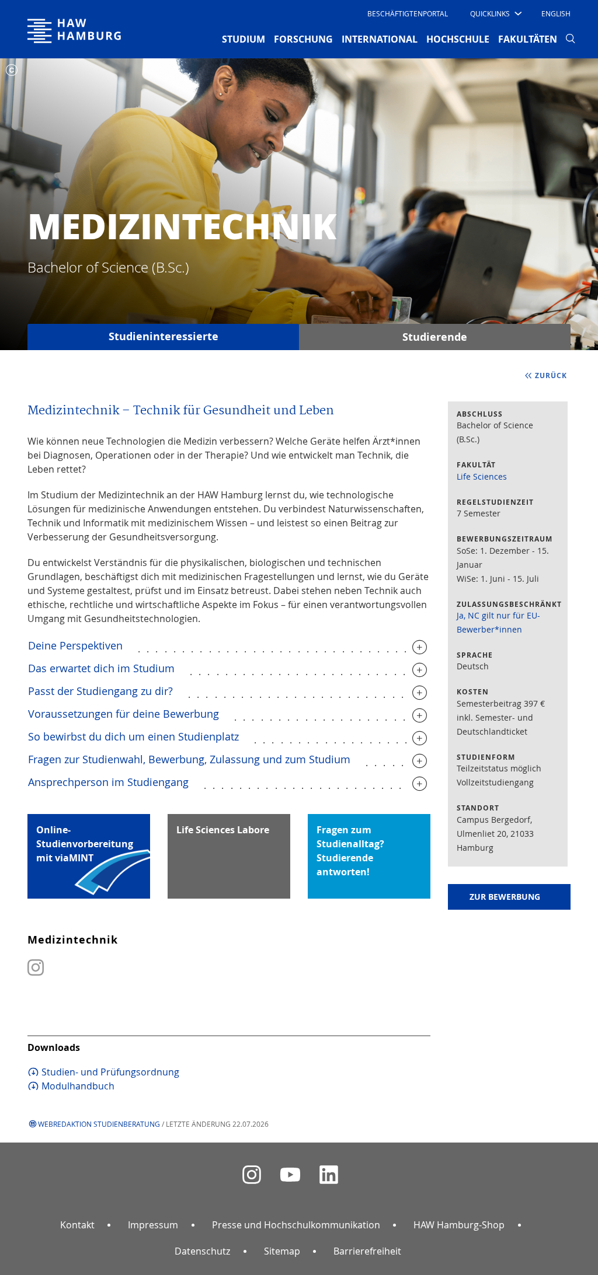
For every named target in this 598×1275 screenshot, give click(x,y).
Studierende (434, 337)
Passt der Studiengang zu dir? (100, 691)
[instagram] (251, 1175)
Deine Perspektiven (75, 645)
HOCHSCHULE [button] (457, 39)
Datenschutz (202, 1251)
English (556, 13)
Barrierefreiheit (367, 1251)
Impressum (153, 1224)
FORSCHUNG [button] (303, 39)
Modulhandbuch (77, 1086)
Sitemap (282, 1251)
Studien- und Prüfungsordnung (110, 1072)
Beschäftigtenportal (407, 13)
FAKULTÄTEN (527, 39)
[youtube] (290, 1175)
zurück (551, 375)
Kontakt (77, 1224)
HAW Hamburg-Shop (459, 1224)
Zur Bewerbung (505, 896)
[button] (495, 13)
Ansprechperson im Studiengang (108, 782)
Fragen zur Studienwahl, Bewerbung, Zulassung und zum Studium (189, 759)
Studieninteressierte (163, 336)
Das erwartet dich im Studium (101, 668)
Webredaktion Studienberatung (99, 1124)
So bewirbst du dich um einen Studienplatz (133, 736)
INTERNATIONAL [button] (380, 39)
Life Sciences (482, 476)
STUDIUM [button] (243, 39)
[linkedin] (328, 1175)
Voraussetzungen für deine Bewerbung (123, 714)
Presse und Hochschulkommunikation (296, 1224)
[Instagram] (35, 973)
